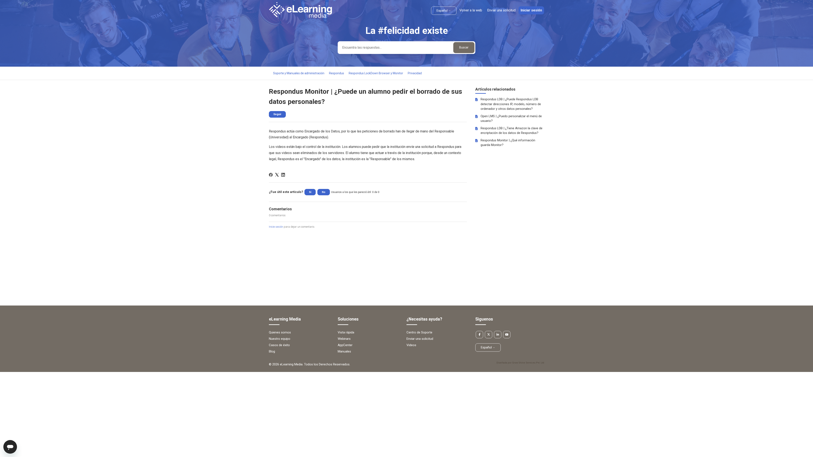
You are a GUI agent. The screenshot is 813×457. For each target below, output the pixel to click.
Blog (272, 351)
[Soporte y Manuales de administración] (300, 17)
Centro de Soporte (419, 332)
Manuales (344, 351)
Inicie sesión (276, 226)
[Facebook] (271, 175)
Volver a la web (470, 10)
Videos (411, 345)
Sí (310, 192)
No (323, 192)
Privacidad (415, 73)
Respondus (336, 73)
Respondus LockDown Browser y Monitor (376, 73)
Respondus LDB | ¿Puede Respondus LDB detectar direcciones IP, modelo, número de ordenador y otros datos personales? (511, 104)
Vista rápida (346, 332)
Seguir (277, 114)
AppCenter (345, 345)
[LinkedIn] (283, 175)
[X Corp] (277, 175)
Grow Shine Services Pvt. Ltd (528, 362)
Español (442, 10)
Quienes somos (280, 332)
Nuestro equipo (279, 339)
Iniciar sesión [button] (531, 10)
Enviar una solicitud (501, 10)
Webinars (344, 339)
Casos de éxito (279, 345)
